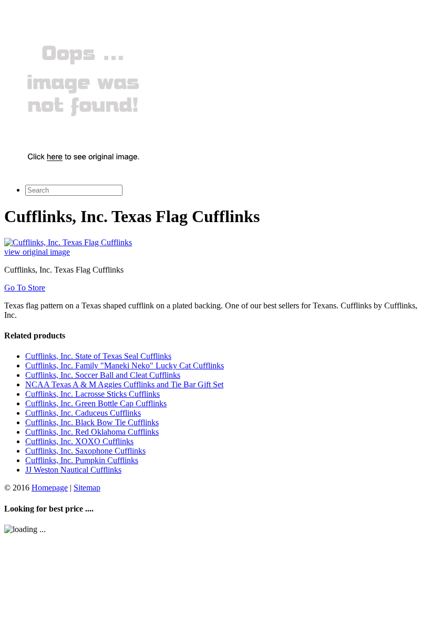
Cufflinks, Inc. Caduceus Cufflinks (83, 412)
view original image (37, 251)
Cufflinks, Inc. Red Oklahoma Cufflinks (92, 431)
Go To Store (24, 287)
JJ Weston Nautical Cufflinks (73, 469)
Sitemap (87, 487)
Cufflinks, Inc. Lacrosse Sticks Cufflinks (92, 393)
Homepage (50, 487)
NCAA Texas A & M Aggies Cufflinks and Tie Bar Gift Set (124, 384)
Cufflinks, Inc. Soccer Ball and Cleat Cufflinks (102, 374)
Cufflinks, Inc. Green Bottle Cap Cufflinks (96, 403)
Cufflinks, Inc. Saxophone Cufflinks (85, 450)
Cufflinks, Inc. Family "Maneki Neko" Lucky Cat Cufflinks (124, 365)
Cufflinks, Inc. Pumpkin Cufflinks (81, 460)
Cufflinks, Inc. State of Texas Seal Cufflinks (98, 356)
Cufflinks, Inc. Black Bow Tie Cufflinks (92, 422)
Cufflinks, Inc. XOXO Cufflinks (79, 441)
